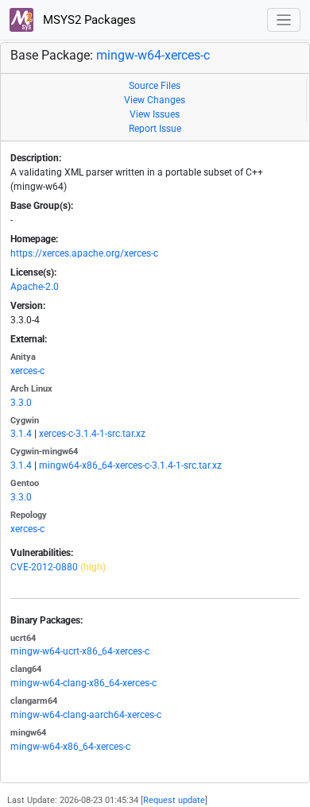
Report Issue (155, 128)
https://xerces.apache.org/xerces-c (84, 253)
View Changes (154, 100)
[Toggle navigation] (284, 20)
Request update (174, 800)
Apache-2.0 (34, 286)
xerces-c (27, 370)
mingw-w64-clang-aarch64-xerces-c (85, 714)
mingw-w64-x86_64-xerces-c (70, 746)
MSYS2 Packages (88, 20)
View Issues (155, 114)
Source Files (154, 85)
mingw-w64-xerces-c (153, 55)
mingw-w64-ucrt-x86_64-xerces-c (79, 651)
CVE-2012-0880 (44, 567)
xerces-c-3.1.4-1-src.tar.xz (92, 433)
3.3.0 (21, 402)
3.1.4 (21, 433)
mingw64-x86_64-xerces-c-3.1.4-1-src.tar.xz (130, 465)
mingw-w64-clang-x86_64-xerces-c (83, 683)
